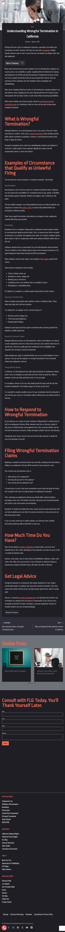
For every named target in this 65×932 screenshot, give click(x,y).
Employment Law (7, 801)
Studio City (5, 899)
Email (3, 718)
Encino (4, 889)
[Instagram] (13, 927)
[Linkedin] (18, 927)
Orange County (7, 902)
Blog (32, 27)
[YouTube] (27, 927)
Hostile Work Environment (10, 813)
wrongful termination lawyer (27, 597)
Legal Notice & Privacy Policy (43, 914)
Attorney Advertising (17, 914)
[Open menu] (61, 7)
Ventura (4, 893)
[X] (9, 927)
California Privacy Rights (10, 836)
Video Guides (6, 845)
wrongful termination (36, 133)
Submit (5, 743)
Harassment (6, 810)
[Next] (60, 665)
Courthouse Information (9, 848)
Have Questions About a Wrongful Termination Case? (13, 626)
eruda (28, 42)
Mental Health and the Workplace (15, 671)
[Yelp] (22, 927)
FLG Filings (5, 866)
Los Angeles (6, 883)
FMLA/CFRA (5, 822)
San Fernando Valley (8, 886)
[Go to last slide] (4, 665)
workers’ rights (27, 207)
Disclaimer (29, 914)
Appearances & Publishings (10, 863)
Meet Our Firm (6, 860)
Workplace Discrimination (10, 804)
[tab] (29, 683)
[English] (63, 3)
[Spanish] (58, 3)
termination (46, 50)
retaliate (46, 259)
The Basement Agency (28, 923)
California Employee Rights (10, 833)
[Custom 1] (32, 927)
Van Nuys (5, 896)
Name (3, 711)
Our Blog (5, 839)
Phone (4, 726)
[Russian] (60, 3)
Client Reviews (6, 869)
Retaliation (5, 807)
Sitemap (5, 914)
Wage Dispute (6, 819)
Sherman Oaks (6, 880)
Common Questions (8, 842)
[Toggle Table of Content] (21, 62)
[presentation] (16, 657)
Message (4, 733)
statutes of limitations (26, 547)
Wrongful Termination (12, 612)
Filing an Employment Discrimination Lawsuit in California (49, 626)
